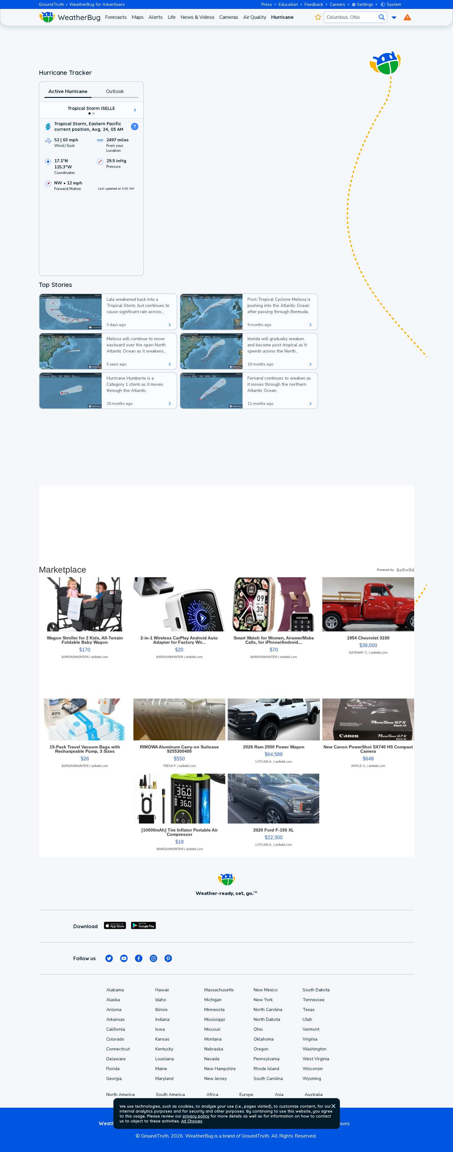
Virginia (310, 1039)
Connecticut (118, 1049)
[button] (333, 1106)
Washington (314, 1049)
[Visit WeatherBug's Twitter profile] (109, 958)
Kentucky (164, 1049)
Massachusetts (219, 990)
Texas (309, 1010)
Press (266, 4)
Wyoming (312, 1079)
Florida (113, 1069)
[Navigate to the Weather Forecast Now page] (69, 17)
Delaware (116, 1059)
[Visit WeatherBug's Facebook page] (138, 958)
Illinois (161, 1010)
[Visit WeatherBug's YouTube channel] (124, 958)
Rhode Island (266, 1069)
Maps (138, 17)
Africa (212, 1095)
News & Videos (197, 17)
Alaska (113, 1000)
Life (172, 17)
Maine (161, 1069)
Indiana (162, 1019)
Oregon (261, 1049)
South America (170, 1095)
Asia (279, 1095)
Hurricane (282, 17)
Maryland (164, 1079)
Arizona (113, 1010)
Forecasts (116, 17)
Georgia (114, 1079)
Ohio (258, 1029)
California (115, 1029)
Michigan (213, 1000)
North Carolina (268, 1010)
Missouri (212, 1029)
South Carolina (268, 1079)
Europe (246, 1095)
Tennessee (313, 1000)
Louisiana (164, 1059)
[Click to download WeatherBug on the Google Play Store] (143, 926)
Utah (307, 1019)
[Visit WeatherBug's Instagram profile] (153, 958)
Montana (213, 1039)
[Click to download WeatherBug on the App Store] (115, 926)
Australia (314, 1095)
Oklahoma (264, 1039)
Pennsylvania (267, 1059)
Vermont (311, 1029)
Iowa (160, 1029)
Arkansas (115, 1019)
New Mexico (266, 990)
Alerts (156, 17)
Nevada (211, 1059)
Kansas (162, 1039)
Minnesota (214, 1010)
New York (263, 1000)
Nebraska (213, 1049)
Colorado (115, 1039)
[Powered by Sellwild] (405, 570)
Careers (337, 4)
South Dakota (316, 990)
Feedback (313, 4)
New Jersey (215, 1079)
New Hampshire (220, 1069)
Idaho (160, 1000)
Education (288, 4)
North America (120, 1095)
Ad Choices (191, 1120)
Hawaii (162, 990)
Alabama (115, 990)
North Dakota (267, 1019)
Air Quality (254, 17)
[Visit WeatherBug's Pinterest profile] (168, 958)
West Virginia (316, 1059)
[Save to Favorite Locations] (318, 17)
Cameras (228, 17)
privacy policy (196, 1116)
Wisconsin (313, 1069)
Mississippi (214, 1019)
